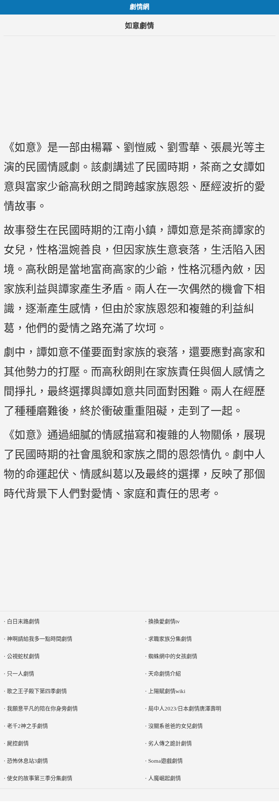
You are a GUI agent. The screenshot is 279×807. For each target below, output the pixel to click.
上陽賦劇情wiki (166, 691)
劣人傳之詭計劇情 (170, 743)
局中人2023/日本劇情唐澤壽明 (184, 709)
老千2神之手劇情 (27, 726)
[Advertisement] (139, 87)
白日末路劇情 (23, 621)
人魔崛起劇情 (164, 778)
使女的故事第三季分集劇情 (39, 778)
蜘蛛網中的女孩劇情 (172, 656)
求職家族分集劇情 (170, 639)
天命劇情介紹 (164, 674)
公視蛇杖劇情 (23, 656)
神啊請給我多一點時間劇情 (39, 639)
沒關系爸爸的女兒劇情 (175, 726)
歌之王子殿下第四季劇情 (37, 691)
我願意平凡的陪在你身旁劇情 (42, 709)
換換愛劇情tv (164, 621)
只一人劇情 (20, 674)
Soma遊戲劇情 (165, 761)
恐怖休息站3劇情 (27, 761)
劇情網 (139, 7)
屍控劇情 (18, 743)
